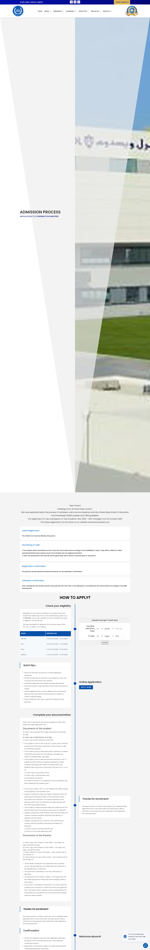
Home (40, 11)
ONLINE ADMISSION (122, 2)
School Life (83, 11)
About (46, 11)
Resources (95, 11)
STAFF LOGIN (24, 2)
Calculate (104, 642)
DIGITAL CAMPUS (37, 2)
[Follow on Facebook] (71, 2)
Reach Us (106, 11)
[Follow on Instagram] (75, 2)
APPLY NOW (86, 687)
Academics (70, 11)
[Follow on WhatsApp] (78, 2)
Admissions (57, 11)
